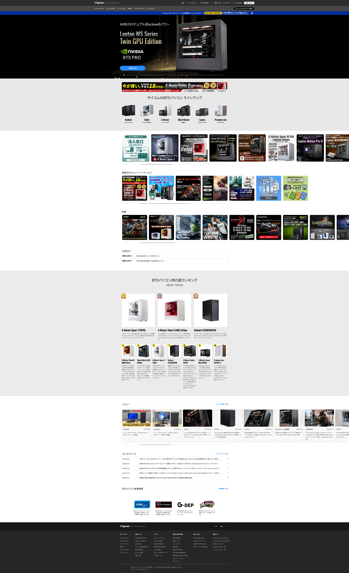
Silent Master (184, 119)
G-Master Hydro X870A (188, 361)
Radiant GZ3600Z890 (172, 361)
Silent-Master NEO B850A (143, 361)
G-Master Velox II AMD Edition (172, 330)
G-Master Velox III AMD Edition (128, 361)
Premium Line (221, 119)
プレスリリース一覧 (221, 454)
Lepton (202, 119)
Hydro (147, 119)
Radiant (128, 119)
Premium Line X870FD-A (219, 361)
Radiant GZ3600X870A (205, 330)
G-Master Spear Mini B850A (204, 361)
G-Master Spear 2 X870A (134, 330)
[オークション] (216, 548)
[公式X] (211, 548)
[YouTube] (222, 548)
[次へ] (127, 164)
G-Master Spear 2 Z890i (159, 361)
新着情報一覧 (223, 488)
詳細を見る (133, 68)
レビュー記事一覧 (221, 404)
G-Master (165, 119)
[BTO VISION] (227, 548)
